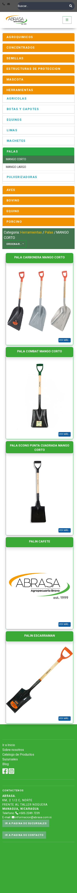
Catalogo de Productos (18, 754)
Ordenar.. (14, 243)
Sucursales (10, 759)
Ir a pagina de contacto (24, 835)
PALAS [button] (12, 151)
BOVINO (13, 200)
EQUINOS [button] (14, 119)
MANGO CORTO (16, 159)
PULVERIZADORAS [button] (22, 177)
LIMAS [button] (12, 130)
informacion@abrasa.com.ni (33, 817)
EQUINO (13, 211)
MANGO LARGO (16, 167)
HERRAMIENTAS (20, 90)
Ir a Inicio (8, 745)
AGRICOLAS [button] (17, 98)
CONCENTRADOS (21, 47)
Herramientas (31, 232)
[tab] (38, 37)
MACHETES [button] (16, 140)
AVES (11, 190)
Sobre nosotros (13, 750)
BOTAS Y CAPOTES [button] (23, 109)
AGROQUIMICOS (20, 37)
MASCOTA (15, 79)
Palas (49, 232)
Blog (5, 764)
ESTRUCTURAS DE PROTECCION (33, 68)
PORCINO (14, 221)
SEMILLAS (15, 58)
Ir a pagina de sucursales (26, 823)
